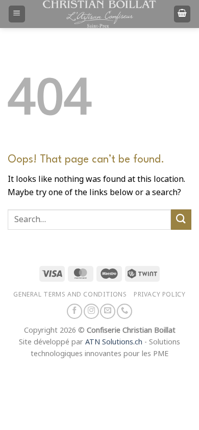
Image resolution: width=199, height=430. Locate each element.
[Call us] (124, 311)
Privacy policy (160, 294)
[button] (17, 14)
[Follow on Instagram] (91, 311)
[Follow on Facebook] (74, 311)
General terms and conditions (70, 294)
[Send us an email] (107, 311)
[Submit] (181, 219)
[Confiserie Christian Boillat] (99, 14)
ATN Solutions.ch (113, 342)
